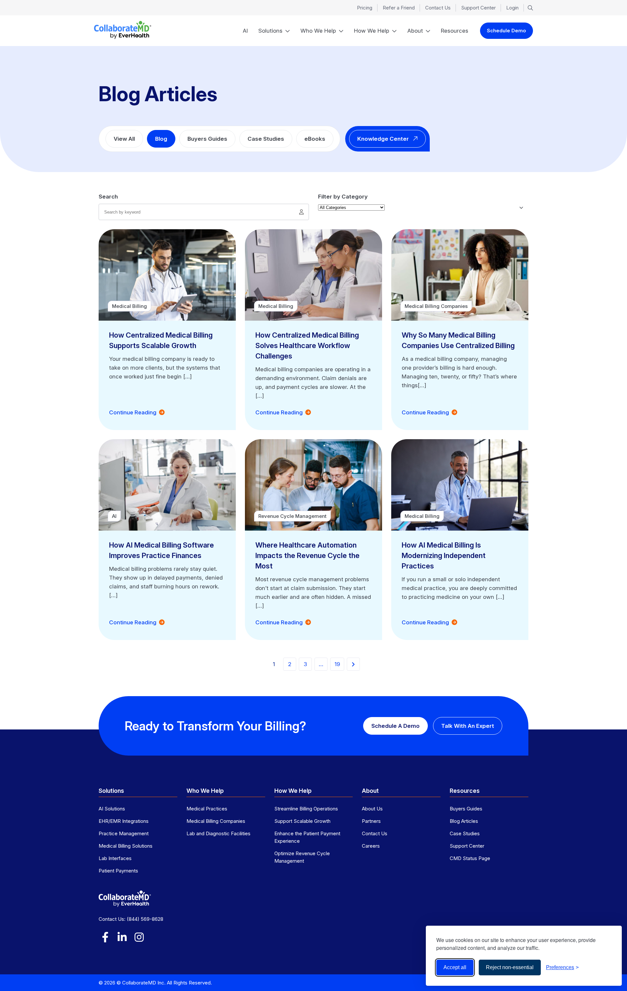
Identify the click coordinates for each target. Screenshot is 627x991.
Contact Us (438, 8)
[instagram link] (139, 937)
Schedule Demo (506, 30)
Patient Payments (118, 871)
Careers (371, 846)
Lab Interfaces (115, 858)
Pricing (364, 8)
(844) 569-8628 (145, 919)
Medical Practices (206, 809)
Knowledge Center (383, 139)
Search (108, 196)
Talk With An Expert (467, 726)
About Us (372, 809)
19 (337, 664)
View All (124, 139)
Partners (371, 821)
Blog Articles (464, 821)
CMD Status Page (470, 858)
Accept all (454, 967)
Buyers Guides (207, 139)
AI (245, 30)
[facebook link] (105, 937)
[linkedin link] (122, 937)
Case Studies (266, 139)
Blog (161, 139)
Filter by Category (343, 196)
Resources (454, 30)
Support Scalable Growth (302, 821)
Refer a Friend (399, 8)
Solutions (270, 30)
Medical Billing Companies (215, 821)
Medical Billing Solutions (126, 846)
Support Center (478, 8)
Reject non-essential (510, 967)
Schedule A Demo (395, 726)
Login (512, 8)
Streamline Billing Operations (306, 809)
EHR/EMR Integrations (124, 821)
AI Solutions (112, 809)
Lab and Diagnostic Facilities (218, 833)
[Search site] (530, 8)
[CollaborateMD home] (122, 30)
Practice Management (124, 833)
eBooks (314, 139)
